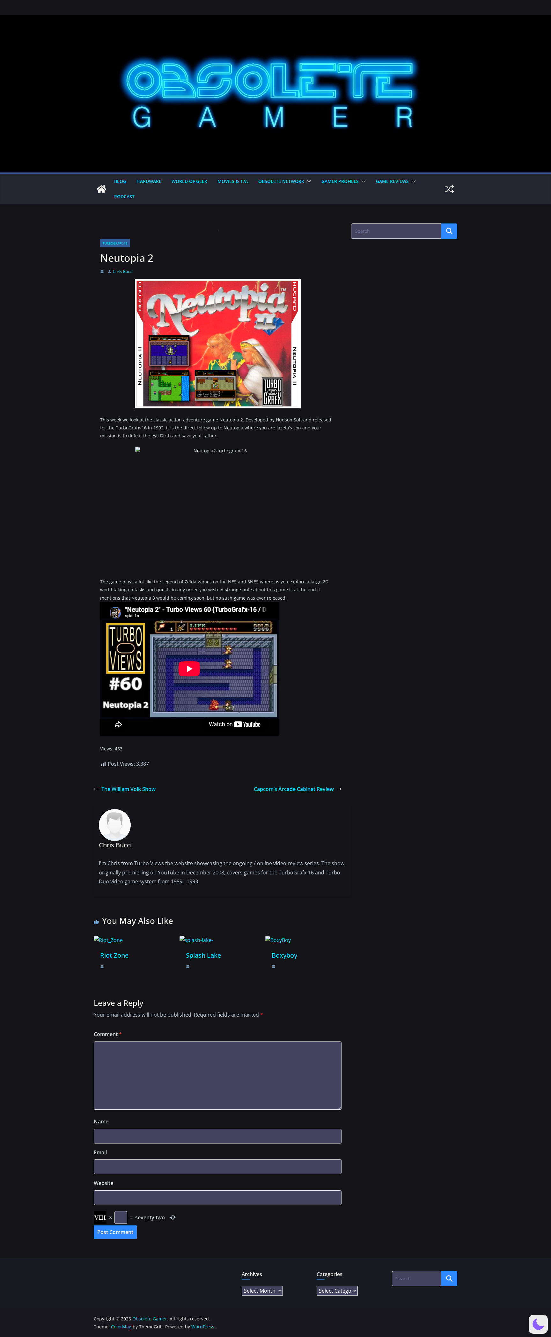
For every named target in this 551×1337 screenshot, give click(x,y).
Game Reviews (392, 181)
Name (101, 1121)
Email (100, 1152)
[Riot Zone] (108, 940)
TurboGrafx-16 (115, 243)
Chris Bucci (123, 271)
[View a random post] (449, 189)
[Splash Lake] (196, 940)
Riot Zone (114, 955)
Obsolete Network (281, 181)
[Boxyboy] (278, 940)
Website (103, 1183)
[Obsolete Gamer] (101, 189)
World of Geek (189, 181)
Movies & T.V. (232, 181)
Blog (120, 181)
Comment (108, 1034)
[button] (307, 181)
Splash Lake (203, 955)
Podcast (124, 197)
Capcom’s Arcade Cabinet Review (294, 789)
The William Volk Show (128, 789)
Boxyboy (284, 955)
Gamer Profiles (340, 181)
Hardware (148, 181)
